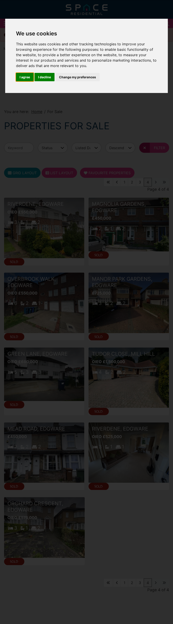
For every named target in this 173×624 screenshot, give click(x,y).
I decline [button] (44, 77)
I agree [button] (25, 77)
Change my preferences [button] (77, 77)
